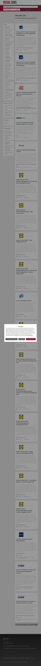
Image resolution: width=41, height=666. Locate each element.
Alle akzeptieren (30, 339)
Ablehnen (22, 339)
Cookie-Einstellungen (11, 339)
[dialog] (20, 333)
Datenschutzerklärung (29, 335)
